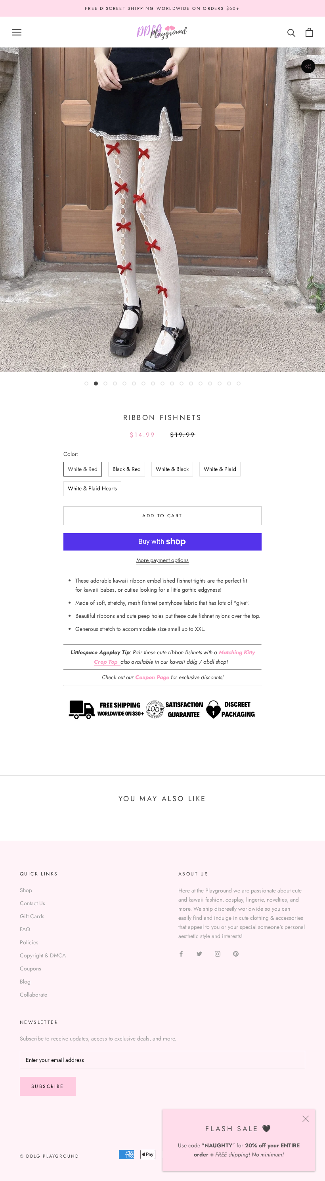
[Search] (291, 32)
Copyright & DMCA (43, 955)
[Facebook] (181, 953)
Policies (29, 942)
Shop (26, 890)
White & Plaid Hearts (92, 488)
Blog (25, 981)
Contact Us (32, 903)
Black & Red (127, 469)
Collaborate (33, 995)
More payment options (162, 560)
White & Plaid (220, 469)
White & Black (172, 469)
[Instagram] (217, 953)
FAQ (25, 929)
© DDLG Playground (49, 1156)
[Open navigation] (16, 32)
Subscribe (47, 1086)
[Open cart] (309, 32)
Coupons (30, 968)
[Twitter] (199, 953)
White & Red (83, 469)
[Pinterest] (236, 953)
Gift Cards (32, 916)
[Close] (305, 1118)
